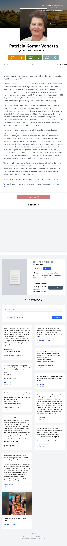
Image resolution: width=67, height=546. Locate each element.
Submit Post (57, 317)
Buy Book (46, 268)
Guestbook (61, 64)
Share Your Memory (55, 288)
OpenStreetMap (35, 541)
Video (32, 64)
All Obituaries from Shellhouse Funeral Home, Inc (52, 11)
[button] (17, 503)
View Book (37, 268)
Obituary (4, 64)
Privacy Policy (28, 538)
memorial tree (28, 184)
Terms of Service (38, 538)
